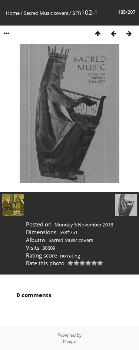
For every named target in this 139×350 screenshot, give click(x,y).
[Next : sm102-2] (129, 33)
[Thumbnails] (98, 33)
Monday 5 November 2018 (83, 224)
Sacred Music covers (46, 13)
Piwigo (69, 341)
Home (13, 13)
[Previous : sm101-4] (113, 33)
